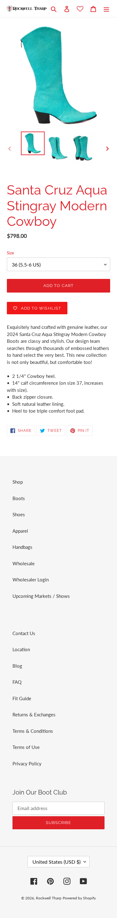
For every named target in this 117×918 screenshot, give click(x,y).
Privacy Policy (26, 763)
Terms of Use (26, 747)
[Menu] (106, 8)
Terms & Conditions (32, 731)
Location (21, 649)
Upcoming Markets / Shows (41, 596)
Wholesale (23, 563)
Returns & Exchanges (34, 714)
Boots (18, 498)
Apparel (20, 531)
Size (10, 252)
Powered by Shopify (79, 898)
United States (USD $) (56, 862)
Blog (17, 666)
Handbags (22, 547)
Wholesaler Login (30, 579)
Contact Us (23, 633)
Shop (17, 482)
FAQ (17, 682)
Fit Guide (21, 698)
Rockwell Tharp (48, 898)
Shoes (18, 514)
